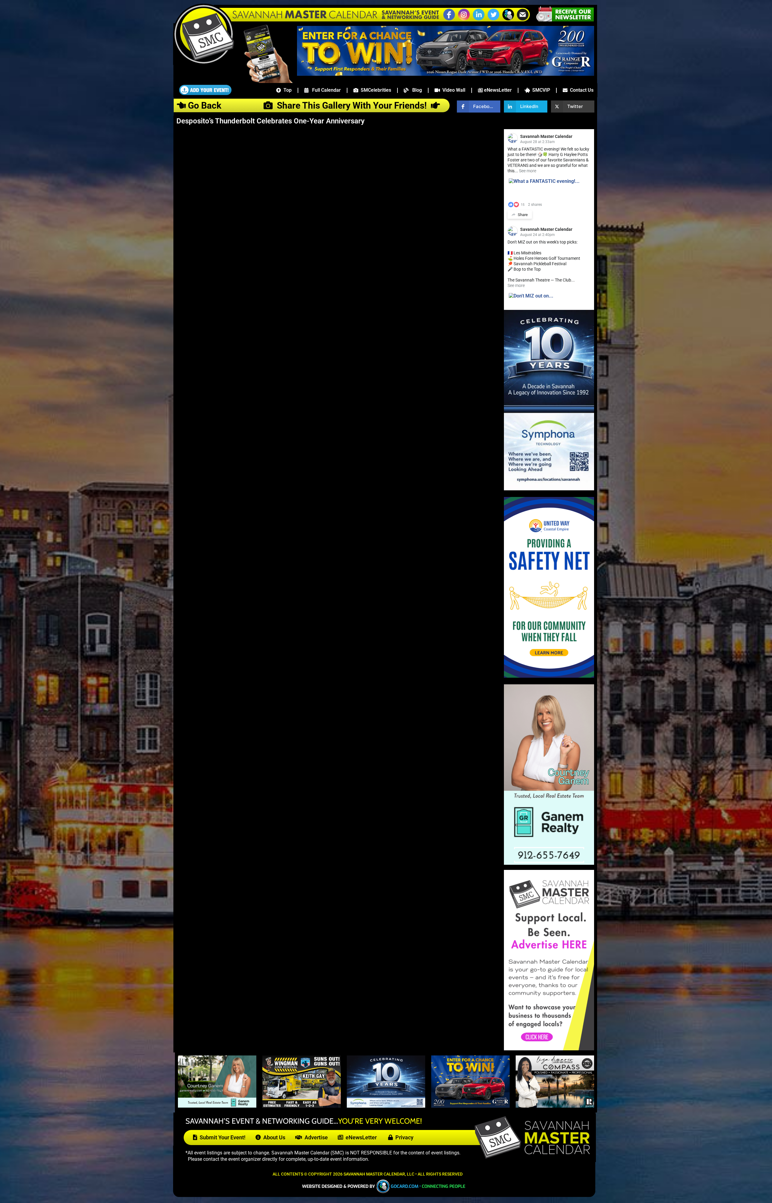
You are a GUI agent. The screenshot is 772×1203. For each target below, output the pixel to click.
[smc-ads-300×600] (549, 1049)
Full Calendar (324, 90)
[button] (508, 20)
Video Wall (452, 90)
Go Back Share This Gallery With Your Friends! (308, 105)
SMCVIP (540, 90)
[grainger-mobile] (470, 1106)
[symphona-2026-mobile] (386, 1106)
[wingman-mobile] (301, 1106)
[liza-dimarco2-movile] (555, 1106)
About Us (273, 1137)
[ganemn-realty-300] (549, 863)
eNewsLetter (497, 90)
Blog (415, 90)
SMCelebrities (374, 90)
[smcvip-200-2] (264, 81)
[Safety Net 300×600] (549, 676)
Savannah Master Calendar (546, 136)
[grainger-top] (445, 74)
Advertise (315, 1137)
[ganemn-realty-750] (217, 1106)
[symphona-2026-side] (549, 489)
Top (286, 90)
